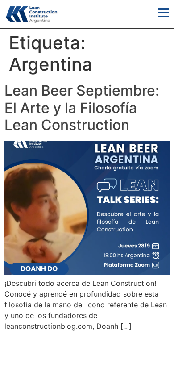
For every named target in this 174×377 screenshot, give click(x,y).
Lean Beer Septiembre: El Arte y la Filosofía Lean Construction (81, 108)
